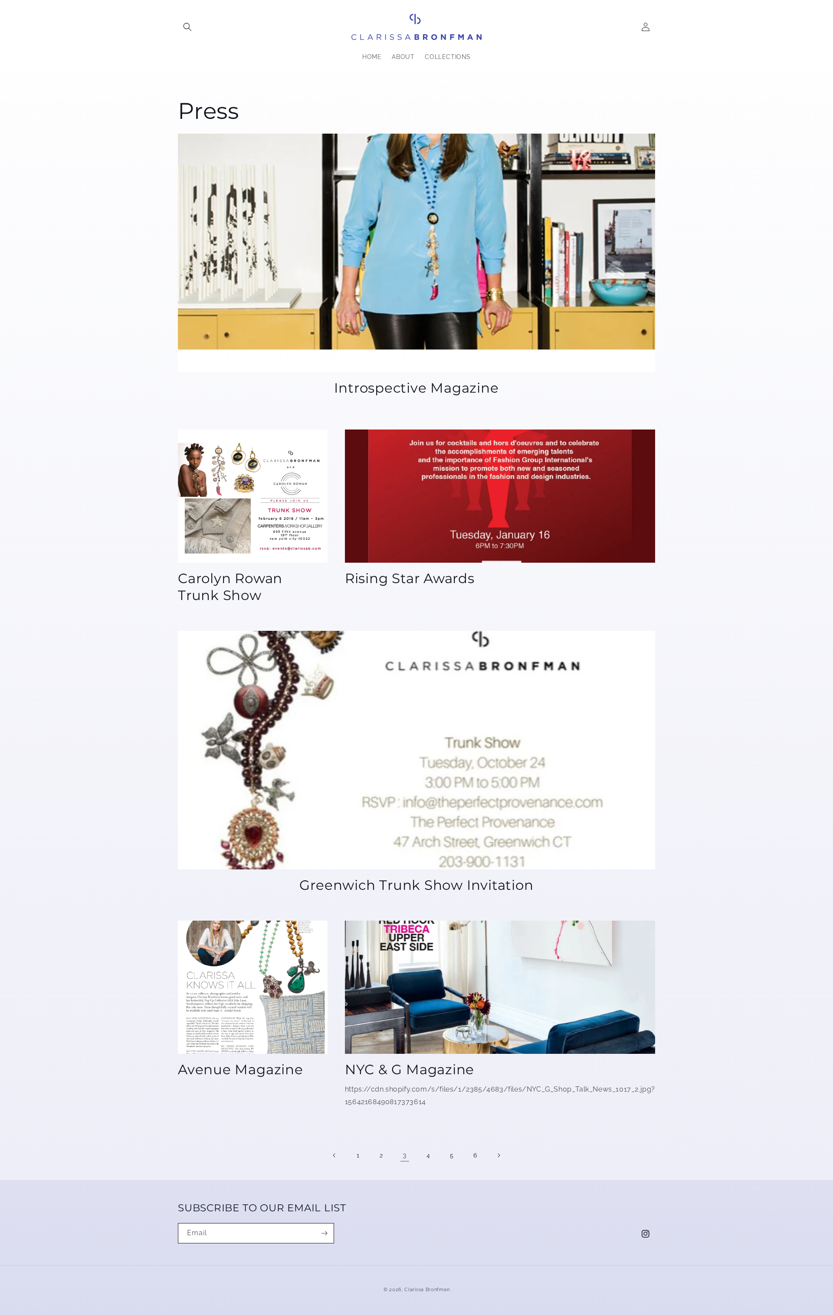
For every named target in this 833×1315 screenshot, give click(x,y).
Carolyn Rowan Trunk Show (230, 586)
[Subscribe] (324, 1233)
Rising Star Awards (410, 578)
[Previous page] (334, 1155)
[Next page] (498, 1155)
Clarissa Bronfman (426, 1289)
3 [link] (405, 1155)
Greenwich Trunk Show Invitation (416, 885)
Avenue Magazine (240, 1069)
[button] (187, 26)
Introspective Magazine (416, 388)
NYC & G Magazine (409, 1069)
